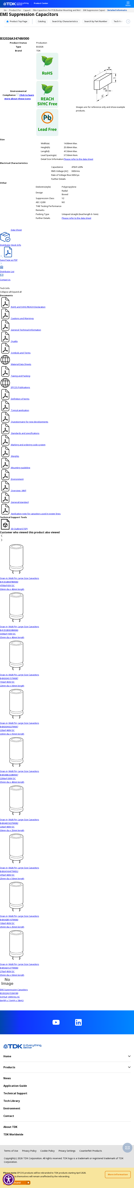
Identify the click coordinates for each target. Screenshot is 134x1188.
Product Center (41, 3)
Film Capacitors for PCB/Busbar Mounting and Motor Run (58, 10)
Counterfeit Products (90, 1150)
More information (118, 1174)
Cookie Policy (47, 1150)
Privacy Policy (29, 1150)
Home (6, 10)
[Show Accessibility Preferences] (9, 1179)
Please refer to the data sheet (78, 159)
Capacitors (28, 10)
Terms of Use (11, 1150)
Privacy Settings (67, 1150)
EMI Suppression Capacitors (95, 10)
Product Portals (16, 10)
